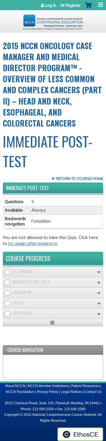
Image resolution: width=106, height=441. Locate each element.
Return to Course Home (79, 178)
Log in (50, 5)
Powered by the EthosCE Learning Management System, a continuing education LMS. (80, 434)
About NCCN (15, 386)
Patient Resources (85, 386)
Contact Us (93, 392)
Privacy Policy (47, 392)
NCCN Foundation (20, 392)
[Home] (53, 20)
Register (73, 5)
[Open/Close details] (99, 272)
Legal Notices (71, 392)
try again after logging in (32, 243)
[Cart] (88, 8)
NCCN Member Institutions (48, 386)
